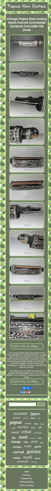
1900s (42, 424)
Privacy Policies (27, 482)
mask (23, 437)
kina (40, 438)
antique (17, 446)
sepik (27, 457)
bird (13, 428)
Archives (26, 475)
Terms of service (27, 485)
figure (35, 414)
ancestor (23, 427)
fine (14, 437)
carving (34, 462)
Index (26, 472)
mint (39, 418)
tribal (26, 431)
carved (18, 452)
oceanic (21, 413)
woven (32, 438)
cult (39, 427)
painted (16, 417)
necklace (38, 433)
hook (36, 424)
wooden (27, 423)
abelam (37, 458)
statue (16, 457)
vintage (16, 441)
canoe (25, 418)
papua (16, 422)
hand (33, 418)
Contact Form (27, 478)
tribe (26, 442)
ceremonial (22, 461)
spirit (37, 446)
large (33, 427)
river (28, 446)
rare (41, 443)
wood (15, 432)
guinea (34, 451)
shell (34, 441)
